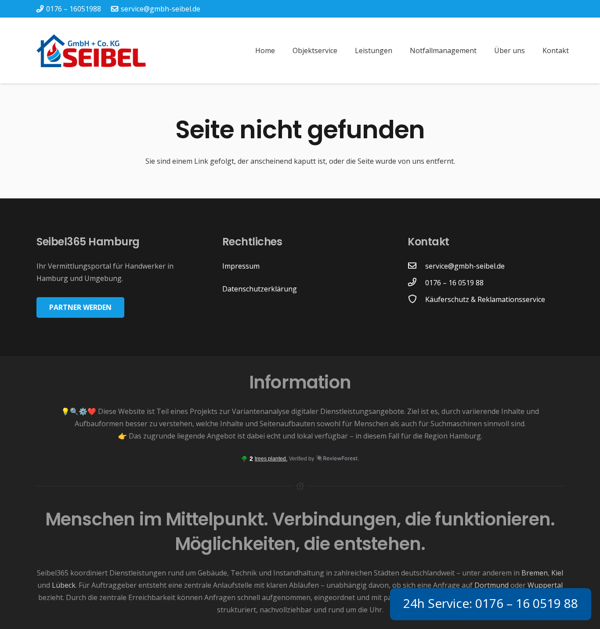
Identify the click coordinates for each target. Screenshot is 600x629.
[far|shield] (416, 299)
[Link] (91, 50)
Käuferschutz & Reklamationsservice (485, 299)
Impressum (241, 266)
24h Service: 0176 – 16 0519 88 (490, 603)
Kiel (557, 573)
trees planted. (271, 459)
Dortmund (491, 585)
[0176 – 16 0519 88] (416, 283)
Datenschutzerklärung (259, 289)
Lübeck (64, 585)
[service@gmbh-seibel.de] (416, 266)
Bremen (534, 573)
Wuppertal (545, 585)
